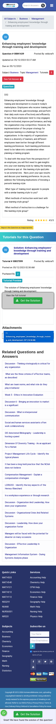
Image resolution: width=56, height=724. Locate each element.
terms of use (37, 655)
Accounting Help (38, 577)
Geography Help (37, 602)
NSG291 (6, 602)
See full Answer (12, 79)
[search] (43, 6)
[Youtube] (51, 661)
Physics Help (36, 616)
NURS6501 (7, 611)
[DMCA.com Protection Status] (38, 679)
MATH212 (7, 592)
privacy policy (47, 651)
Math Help (35, 606)
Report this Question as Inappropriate (16, 228)
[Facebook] (33, 661)
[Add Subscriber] (32, 646)
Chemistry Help (37, 582)
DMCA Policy (27, 703)
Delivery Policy (14, 706)
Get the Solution (29, 300)
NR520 (5, 616)
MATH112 (7, 597)
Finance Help (36, 597)
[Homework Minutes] (10, 5)
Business (14, 72)
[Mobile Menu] (51, 5)
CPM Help (35, 587)
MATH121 (7, 587)
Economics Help (38, 592)
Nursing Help (36, 611)
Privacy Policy (38, 703)
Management (32, 72)
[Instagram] (39, 661)
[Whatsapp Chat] (4, 713)
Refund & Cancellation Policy (32, 706)
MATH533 (7, 577)
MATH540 (7, 582)
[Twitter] (45, 661)
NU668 (5, 606)
